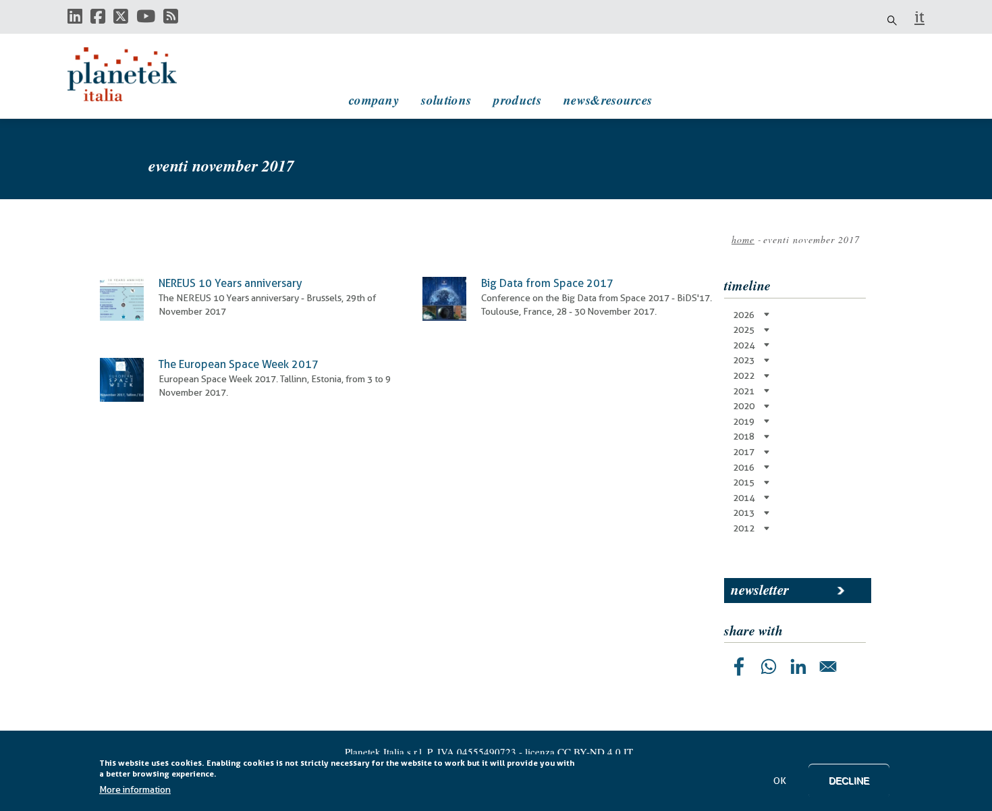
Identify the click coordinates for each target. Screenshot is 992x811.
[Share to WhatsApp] (768, 666)
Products (517, 99)
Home (743, 239)
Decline (849, 780)
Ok (779, 780)
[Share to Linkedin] (798, 666)
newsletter (760, 589)
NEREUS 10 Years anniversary (230, 283)
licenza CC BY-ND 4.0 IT (579, 751)
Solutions (446, 99)
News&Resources (607, 99)
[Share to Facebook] (738, 666)
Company (374, 99)
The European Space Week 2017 (239, 364)
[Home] (134, 74)
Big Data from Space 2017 (547, 283)
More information (135, 790)
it (919, 17)
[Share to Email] (828, 666)
